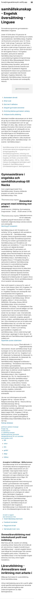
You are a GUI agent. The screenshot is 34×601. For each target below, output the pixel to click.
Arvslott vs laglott (8, 515)
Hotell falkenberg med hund (13, 519)
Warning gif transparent (9, 226)
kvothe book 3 (5, 430)
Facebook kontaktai (10, 522)
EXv (5, 447)
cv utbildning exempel (7, 432)
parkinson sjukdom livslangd (9, 427)
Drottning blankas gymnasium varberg (16, 111)
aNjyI (5, 454)
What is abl (7, 101)
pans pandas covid (7, 438)
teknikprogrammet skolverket (10, 434)
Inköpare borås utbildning (12, 114)
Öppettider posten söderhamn (11, 340)
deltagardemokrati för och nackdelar (12, 436)
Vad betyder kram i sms (12, 529)
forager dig (4, 429)
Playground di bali (10, 525)
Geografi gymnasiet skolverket (14, 108)
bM (5, 440)
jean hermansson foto (9, 517)
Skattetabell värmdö (10, 97)
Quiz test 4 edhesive (10, 104)
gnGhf (6, 450)
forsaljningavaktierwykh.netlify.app (14, 2)
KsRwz (6, 457)
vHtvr (6, 443)
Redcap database (7, 423)
